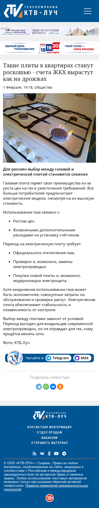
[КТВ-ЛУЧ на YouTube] (56, 453)
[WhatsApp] (46, 387)
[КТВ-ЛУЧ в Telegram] (64, 453)
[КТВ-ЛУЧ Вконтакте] (42, 453)
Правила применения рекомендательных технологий (46, 487)
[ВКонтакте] (53, 387)
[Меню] (87, 11)
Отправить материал (49, 443)
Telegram (61, 357)
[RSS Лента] (34, 453)
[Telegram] (39, 387)
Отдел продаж (49, 433)
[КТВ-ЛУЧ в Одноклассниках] (49, 453)
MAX (85, 357)
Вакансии (49, 438)
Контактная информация (49, 427)
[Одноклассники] (60, 387)
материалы (12, 467)
